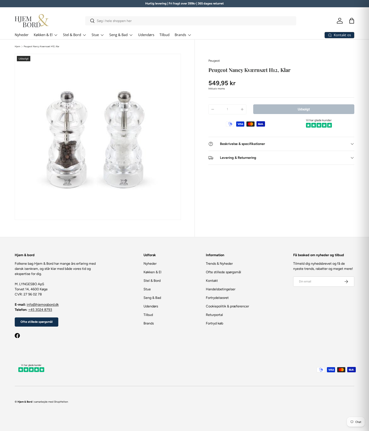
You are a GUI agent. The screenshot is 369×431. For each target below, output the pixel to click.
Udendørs (146, 34)
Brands (180, 34)
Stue (95, 34)
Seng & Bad (118, 34)
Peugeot (214, 61)
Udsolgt (304, 109)
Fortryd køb (214, 323)
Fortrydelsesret (217, 298)
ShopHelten (61, 401)
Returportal (214, 315)
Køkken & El (43, 34)
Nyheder (22, 34)
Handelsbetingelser (220, 289)
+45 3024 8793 (40, 310)
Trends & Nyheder (219, 264)
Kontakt (212, 281)
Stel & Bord (72, 34)
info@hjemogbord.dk (43, 304)
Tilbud (165, 34)
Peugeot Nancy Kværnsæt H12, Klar (41, 46)
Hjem (17, 46)
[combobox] (190, 20)
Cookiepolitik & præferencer (227, 306)
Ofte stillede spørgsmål (36, 322)
